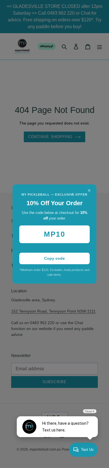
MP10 (54, 234)
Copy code (54, 258)
